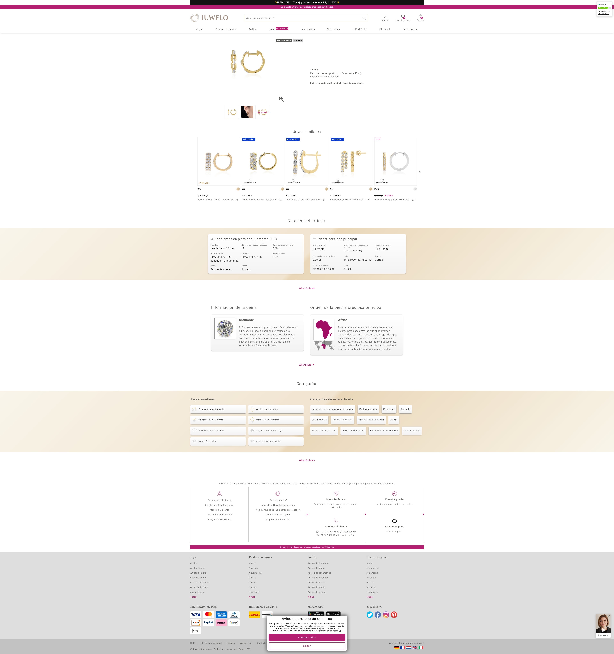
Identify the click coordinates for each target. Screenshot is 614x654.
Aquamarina (255, 573)
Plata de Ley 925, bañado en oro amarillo (224, 259)
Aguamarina (373, 568)
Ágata (252, 563)
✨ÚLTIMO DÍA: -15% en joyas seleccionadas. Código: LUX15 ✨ (307, 2)
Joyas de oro (197, 592)
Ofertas (394, 419)
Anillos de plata (198, 573)
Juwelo (245, 269)
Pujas (278, 29)
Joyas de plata (319, 419)
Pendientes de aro (221, 269)
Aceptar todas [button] (307, 637)
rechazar (331, 626)
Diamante (318, 249)
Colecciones (308, 29)
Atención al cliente (219, 509)
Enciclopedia (410, 29)
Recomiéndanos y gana (278, 514)
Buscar (365, 18)
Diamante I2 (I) (353, 251)
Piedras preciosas (368, 409)
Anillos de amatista (318, 577)
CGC (192, 643)
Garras (379, 260)
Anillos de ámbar (316, 582)
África (347, 269)
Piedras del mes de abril (324, 430)
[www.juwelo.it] (421, 647)
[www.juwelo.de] (396, 647)
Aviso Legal (246, 643)
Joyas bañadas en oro (353, 430)
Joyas (199, 29)
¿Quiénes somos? (278, 500)
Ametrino (371, 587)
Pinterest (394, 614)
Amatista (254, 568)
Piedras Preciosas (225, 29)
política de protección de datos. (324, 631)
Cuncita (253, 587)
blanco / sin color (323, 269)
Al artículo (305, 288)
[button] (385, 18)
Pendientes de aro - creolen (384, 430)
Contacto (261, 643)
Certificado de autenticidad (219, 505)
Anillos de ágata (316, 568)
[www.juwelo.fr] (402, 647)
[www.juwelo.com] (415, 647)
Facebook (378, 614)
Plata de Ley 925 (251, 257)
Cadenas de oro (198, 577)
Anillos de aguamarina (319, 573)
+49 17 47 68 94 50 (329, 531)
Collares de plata (199, 587)
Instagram (386, 614)
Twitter (370, 614)
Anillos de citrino (317, 592)
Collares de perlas (199, 582)
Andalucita (372, 592)
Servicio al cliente (336, 526)
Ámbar (370, 582)
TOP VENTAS (359, 29)
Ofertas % (384, 29)
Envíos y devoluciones (219, 500)
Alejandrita (372, 573)
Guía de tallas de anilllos (219, 514)
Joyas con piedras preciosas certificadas (332, 409)
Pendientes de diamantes (371, 419)
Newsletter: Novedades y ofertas (278, 505)
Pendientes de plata (343, 419)
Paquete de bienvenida (278, 519)
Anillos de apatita (317, 587)
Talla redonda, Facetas (357, 260)
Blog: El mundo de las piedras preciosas (276, 509)
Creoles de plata (412, 430)
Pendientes (388, 409)
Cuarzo (252, 582)
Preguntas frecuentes (219, 519)
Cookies (231, 643)
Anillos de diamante (318, 563)
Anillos (253, 29)
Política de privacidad (211, 643)
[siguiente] (419, 172)
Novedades (333, 29)
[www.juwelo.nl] (408, 647)
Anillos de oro (197, 568)
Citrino (252, 577)
